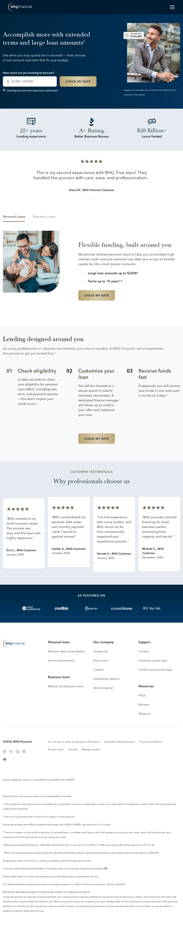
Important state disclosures (119, 741)
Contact (144, 651)
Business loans (59, 677)
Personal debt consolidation (66, 651)
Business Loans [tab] (44, 217)
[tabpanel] (91, 267)
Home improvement (61, 660)
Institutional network (106, 678)
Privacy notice (56, 749)
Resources (146, 686)
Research (145, 713)
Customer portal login (153, 660)
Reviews (144, 704)
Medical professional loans (65, 686)
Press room (100, 660)
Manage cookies (91, 749)
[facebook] (11, 751)
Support (144, 642)
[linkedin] (4, 751)
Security (72, 749)
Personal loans (59, 642)
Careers (98, 669)
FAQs (142, 695)
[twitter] (17, 751)
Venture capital (103, 688)
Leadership (100, 651)
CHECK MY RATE (78, 81)
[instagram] (24, 751)
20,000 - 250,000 (22, 81)
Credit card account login (155, 669)
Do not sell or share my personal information (74, 741)
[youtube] (4, 759)
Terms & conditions (150, 741)
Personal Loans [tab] (14, 217)
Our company (103, 642)
